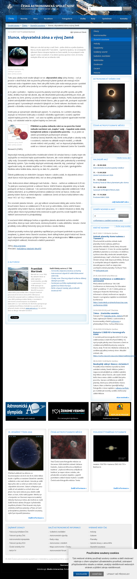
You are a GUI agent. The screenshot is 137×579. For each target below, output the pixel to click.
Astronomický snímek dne (106, 79)
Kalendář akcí (100, 159)
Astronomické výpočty (59, 535)
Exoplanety (98, 47)
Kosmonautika (100, 35)
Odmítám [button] (97, 574)
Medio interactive (55, 569)
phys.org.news (20, 246)
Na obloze (48, 18)
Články (11, 18)
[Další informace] (25, 453)
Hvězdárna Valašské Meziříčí (29, 248)
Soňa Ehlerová (111, 276)
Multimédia (98, 60)
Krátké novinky (101, 227)
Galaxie (93, 535)
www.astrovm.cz (32, 308)
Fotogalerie (67, 18)
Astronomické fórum (58, 550)
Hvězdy (97, 43)
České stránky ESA (16, 547)
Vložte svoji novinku (123, 226)
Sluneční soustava (37, 25)
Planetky (93, 539)
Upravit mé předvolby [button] (118, 574)
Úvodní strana (13, 25)
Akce (35, 18)
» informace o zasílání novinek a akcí (108, 220)
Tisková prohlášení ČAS (18, 532)
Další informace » (36, 518)
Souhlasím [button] (81, 574)
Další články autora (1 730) (61, 268)
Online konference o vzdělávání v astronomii (109, 280)
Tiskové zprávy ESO (17, 543)
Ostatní (97, 68)
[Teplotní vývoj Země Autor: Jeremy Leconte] (18, 139)
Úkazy (96, 31)
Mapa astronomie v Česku (60, 547)
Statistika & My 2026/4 (113, 316)
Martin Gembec (112, 233)
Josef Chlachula (112, 310)
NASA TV (12, 550)
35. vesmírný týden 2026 (20, 432)
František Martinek (28, 32)
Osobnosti (98, 64)
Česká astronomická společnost (25, 559)
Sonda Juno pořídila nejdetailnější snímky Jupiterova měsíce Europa (66, 284)
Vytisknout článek (79, 32)
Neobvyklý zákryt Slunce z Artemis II (110, 364)
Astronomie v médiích (58, 543)
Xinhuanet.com (102, 270)
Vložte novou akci (123, 158)
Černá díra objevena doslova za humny (66, 271)
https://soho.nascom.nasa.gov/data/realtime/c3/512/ (114, 356)
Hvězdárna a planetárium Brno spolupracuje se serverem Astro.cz (66, 559)
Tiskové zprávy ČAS (17, 535)
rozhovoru (115, 321)
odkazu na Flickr (122, 388)
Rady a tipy (54, 539)
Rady (93, 18)
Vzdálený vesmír (101, 52)
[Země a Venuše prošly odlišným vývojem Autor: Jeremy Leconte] (18, 66)
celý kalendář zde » (120, 202)
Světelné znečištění (102, 56)
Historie (97, 72)
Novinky (24, 18)
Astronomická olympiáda (19, 539)
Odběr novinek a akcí (104, 209)
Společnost (107, 18)
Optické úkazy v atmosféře (101, 543)
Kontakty (124, 18)
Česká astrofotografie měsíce (109, 125)
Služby (83, 18)
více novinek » (123, 397)
